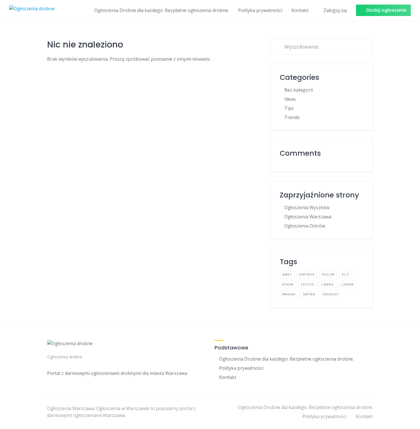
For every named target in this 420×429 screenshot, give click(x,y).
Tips (289, 108)
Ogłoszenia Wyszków (306, 207)
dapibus (307, 274)
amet (287, 274)
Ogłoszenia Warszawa (307, 216)
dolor (328, 274)
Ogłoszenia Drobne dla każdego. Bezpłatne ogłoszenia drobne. (161, 10)
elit (345, 274)
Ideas (290, 99)
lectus (307, 284)
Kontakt (300, 10)
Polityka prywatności (260, 10)
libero (327, 284)
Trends (292, 117)
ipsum (287, 284)
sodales (330, 294)
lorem (347, 284)
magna (288, 294)
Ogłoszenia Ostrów (304, 226)
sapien (309, 294)
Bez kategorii (298, 90)
